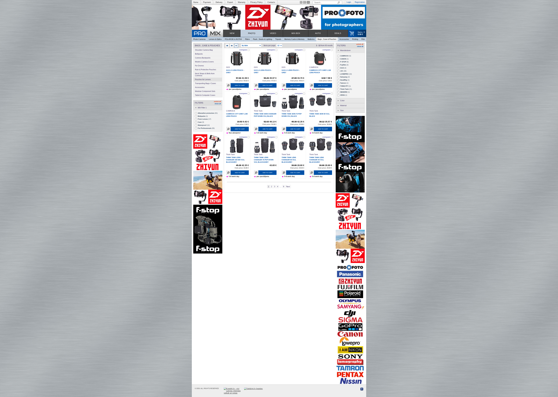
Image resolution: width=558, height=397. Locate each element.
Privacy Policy (256, 2)
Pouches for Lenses (203, 79)
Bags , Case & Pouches (327, 39)
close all (218, 104)
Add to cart (240, 85)
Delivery (219, 2)
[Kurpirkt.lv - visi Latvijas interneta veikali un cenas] (234, 391)
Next (288, 186)
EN (308, 2)
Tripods (278, 39)
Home (195, 2)
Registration (360, 2)
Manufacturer (345, 50)
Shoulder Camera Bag (204, 50)
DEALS (338, 33)
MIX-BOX (295, 33)
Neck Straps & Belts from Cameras (204, 75)
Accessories (344, 39)
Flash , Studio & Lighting (262, 39)
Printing (355, 39)
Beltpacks (199, 54)
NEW (232, 33)
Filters (247, 39)
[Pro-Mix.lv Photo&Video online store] (207, 33)
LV (301, 2)
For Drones (199, 66)
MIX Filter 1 (202, 108)
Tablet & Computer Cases (205, 95)
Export (230, 2)
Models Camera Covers (204, 62)
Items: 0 (361, 33)
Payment (207, 2)
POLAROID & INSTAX (233, 39)
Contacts (271, 2)
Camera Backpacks (202, 58)
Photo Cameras (199, 39)
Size (342, 110)
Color (342, 101)
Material (343, 106)
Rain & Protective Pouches (205, 70)
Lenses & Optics (215, 39)
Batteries (311, 39)
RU (304, 2)
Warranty (241, 2)
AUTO (318, 33)
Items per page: (270, 45)
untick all (217, 101)
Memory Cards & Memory (294, 39)
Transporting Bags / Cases (205, 83)
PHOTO (251, 33)
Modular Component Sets (205, 91)
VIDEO (273, 33)
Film (363, 39)
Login (349, 2)
